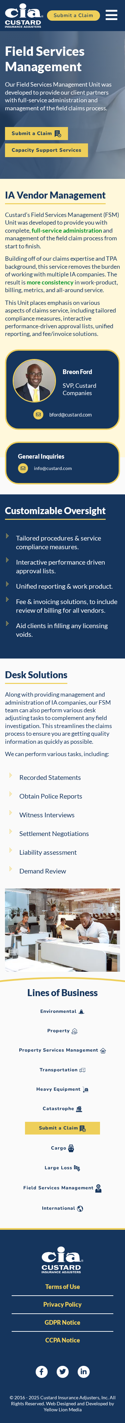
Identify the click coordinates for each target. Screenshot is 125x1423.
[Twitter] (63, 1372)
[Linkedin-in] (84, 1372)
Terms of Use (62, 1286)
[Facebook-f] (42, 1372)
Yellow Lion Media (63, 1409)
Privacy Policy (62, 1304)
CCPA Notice (62, 1340)
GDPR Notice (62, 1322)
